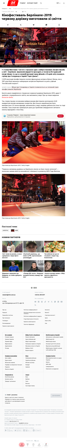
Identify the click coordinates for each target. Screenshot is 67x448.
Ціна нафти (8, 358)
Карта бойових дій (30, 339)
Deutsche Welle (7, 97)
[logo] (13, 3)
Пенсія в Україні (9, 369)
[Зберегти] (59, 25)
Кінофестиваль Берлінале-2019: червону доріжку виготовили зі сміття (31, 8)
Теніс (26, 381)
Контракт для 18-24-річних (53, 344)
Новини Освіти (50, 356)
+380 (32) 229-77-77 (14, 421)
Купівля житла (9, 379)
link (35, 301)
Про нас (4, 309)
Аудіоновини (8, 346)
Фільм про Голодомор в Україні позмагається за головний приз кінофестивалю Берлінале (30, 88)
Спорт (27, 375)
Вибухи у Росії (29, 348)
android (8, 430)
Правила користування (8, 326)
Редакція (4, 312)
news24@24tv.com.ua (8, 295)
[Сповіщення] (64, 3)
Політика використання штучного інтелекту (32, 313)
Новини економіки (11, 356)
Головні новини (9, 337)
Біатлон (27, 383)
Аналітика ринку (9, 377)
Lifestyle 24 (5, 8)
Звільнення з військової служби (54, 337)
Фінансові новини (10, 362)
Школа (48, 362)
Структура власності (50, 315)
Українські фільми (30, 360)
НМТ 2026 (48, 364)
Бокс (26, 377)
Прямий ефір (8, 341)
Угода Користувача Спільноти (31, 319)
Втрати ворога (29, 350)
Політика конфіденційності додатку (33, 316)
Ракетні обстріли (30, 337)
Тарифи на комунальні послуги (13, 364)
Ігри (46, 323)
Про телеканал (6, 318)
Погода (7, 348)
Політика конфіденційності (30, 309)
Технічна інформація (29, 324)
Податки (7, 367)
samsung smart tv (36, 430)
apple (18, 430)
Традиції (22, 3)
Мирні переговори (30, 341)
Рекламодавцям (6, 323)
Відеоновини (8, 344)
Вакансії (47, 312)
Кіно (10, 8)
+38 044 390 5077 (40, 295)
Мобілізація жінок (51, 341)
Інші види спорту (30, 385)
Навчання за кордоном (52, 369)
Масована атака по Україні (32, 346)
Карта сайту (48, 320)
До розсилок (56, 395)
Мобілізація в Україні (53, 335)
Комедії (27, 364)
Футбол (27, 379)
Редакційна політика (7, 315)
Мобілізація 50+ (50, 339)
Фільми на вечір (29, 362)
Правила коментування (29, 321)
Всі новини (8, 335)
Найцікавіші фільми (30, 358)
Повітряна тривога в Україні (33, 344)
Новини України (9, 339)
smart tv (27, 430)
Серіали (27, 367)
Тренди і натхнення (10, 381)
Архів (46, 318)
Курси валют (8, 360)
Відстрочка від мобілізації (53, 346)
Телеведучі (5, 320)
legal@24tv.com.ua (23, 423)
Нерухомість (9, 375)
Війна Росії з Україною (32, 335)
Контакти (47, 309)
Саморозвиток (50, 366)
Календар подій (32, 3)
